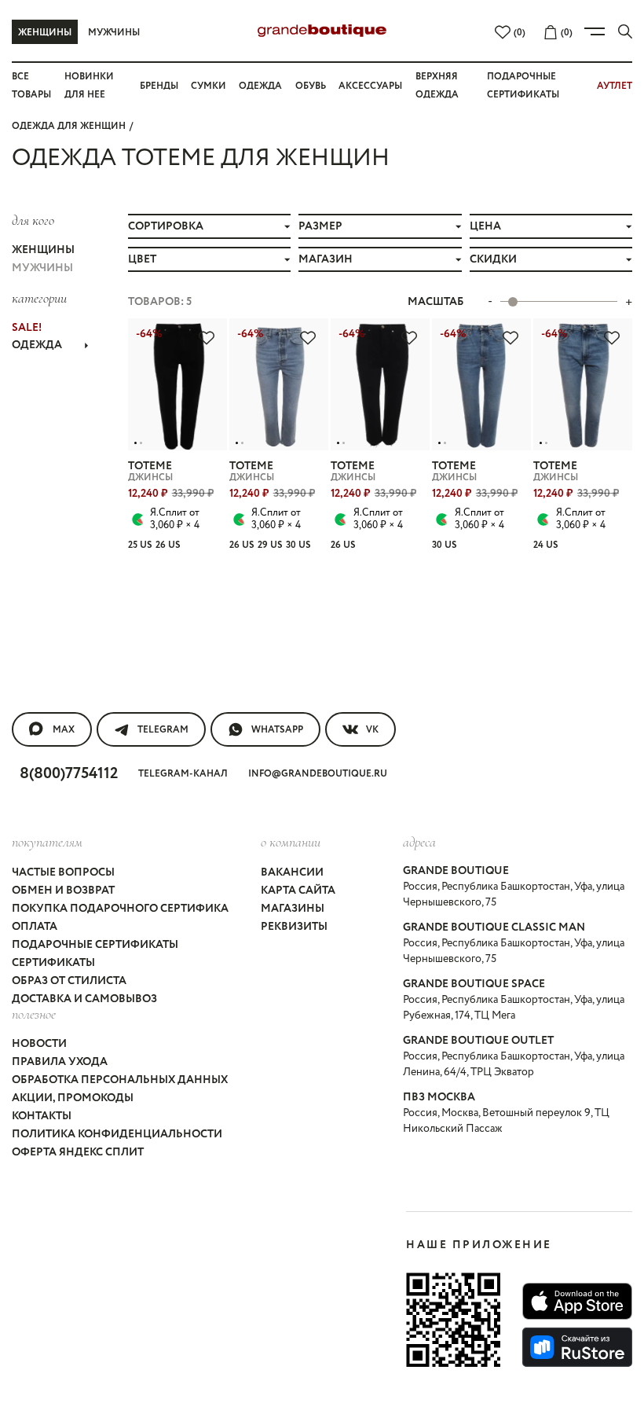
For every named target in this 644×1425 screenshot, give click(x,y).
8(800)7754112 (69, 773)
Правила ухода (60, 1062)
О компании (290, 842)
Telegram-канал (183, 773)
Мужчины (114, 32)
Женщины (44, 32)
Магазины (292, 908)
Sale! (27, 328)
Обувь (310, 86)
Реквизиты (294, 927)
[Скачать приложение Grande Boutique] (453, 1319)
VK (372, 729)
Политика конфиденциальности (117, 1134)
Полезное (34, 1014)
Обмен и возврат (63, 890)
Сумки (208, 86)
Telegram (162, 729)
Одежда (260, 86)
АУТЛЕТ (614, 86)
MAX (64, 729)
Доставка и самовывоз (84, 999)
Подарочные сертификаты (95, 945)
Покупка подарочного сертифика (120, 908)
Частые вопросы (63, 872)
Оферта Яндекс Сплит (78, 1152)
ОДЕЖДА (37, 345)
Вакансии (292, 872)
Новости (39, 1044)
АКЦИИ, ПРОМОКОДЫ (73, 1098)
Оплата (34, 927)
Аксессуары (370, 86)
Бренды (159, 86)
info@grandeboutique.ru (317, 773)
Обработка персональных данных (120, 1080)
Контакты (41, 1116)
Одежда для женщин (69, 126)
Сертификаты (53, 963)
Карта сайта (298, 890)
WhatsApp (277, 729)
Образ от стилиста (69, 981)
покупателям (47, 842)
